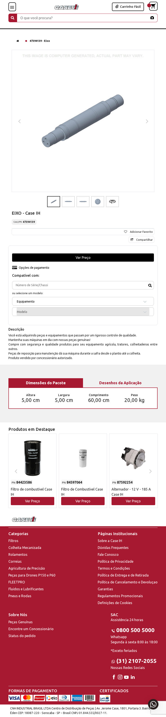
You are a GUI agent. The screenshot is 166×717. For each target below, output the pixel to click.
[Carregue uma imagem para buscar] (152, 17)
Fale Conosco (108, 554)
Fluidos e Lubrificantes (26, 589)
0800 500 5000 (135, 630)
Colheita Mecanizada (24, 548)
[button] (32, 466)
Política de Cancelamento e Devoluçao (128, 582)
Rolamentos (17, 554)
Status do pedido (22, 636)
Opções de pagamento (34, 267)
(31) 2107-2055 (136, 661)
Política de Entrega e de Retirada (123, 575)
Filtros (13, 541)
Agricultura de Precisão (26, 568)
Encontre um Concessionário (31, 629)
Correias (15, 561)
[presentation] (19, 121)
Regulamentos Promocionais (120, 596)
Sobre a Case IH (110, 541)
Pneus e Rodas (19, 596)
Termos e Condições (114, 568)
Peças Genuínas (20, 622)
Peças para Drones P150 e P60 (31, 575)
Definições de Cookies (115, 603)
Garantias (105, 589)
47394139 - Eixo (40, 40)
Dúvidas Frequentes (113, 548)
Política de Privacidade (115, 561)
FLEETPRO (16, 582)
